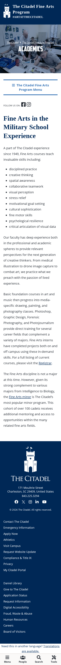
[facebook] (24, 105)
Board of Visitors (14, 631)
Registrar (45, 363)
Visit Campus (12, 546)
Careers (8, 625)
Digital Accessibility (16, 607)
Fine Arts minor (20, 397)
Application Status (15, 595)
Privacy (8, 564)
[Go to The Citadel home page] (6, 11)
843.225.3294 (30, 496)
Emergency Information (18, 527)
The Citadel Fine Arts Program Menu (33, 87)
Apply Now (10, 534)
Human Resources (15, 619)
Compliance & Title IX (17, 558)
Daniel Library (12, 583)
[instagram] (29, 105)
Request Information (16, 601)
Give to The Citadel (15, 589)
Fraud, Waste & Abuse (17, 613)
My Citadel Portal (14, 570)
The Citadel (24, 509)
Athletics (9, 540)
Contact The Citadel (16, 521)
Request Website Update (19, 552)
